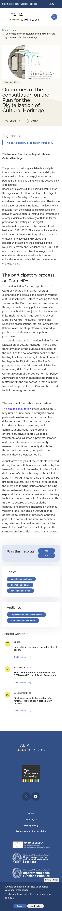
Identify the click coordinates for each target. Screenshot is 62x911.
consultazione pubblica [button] (21, 579)
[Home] (24, 17)
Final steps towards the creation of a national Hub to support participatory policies (33, 701)
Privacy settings (51, 880)
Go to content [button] (20, 657)
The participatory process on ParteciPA (29, 142)
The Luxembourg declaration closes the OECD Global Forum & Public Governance (35, 674)
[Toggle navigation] (4, 17)
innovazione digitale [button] (20, 585)
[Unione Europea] (30, 845)
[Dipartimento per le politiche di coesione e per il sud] (30, 858)
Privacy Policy (31, 825)
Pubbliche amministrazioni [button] (23, 620)
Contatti (31, 813)
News (14, 30)
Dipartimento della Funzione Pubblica (19, 4)
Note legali (31, 819)
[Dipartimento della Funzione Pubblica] (30, 873)
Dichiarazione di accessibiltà (31, 831)
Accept (20, 906)
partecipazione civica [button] (20, 591)
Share (13, 120)
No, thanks (35, 906)
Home (5, 30)
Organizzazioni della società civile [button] (26, 615)
